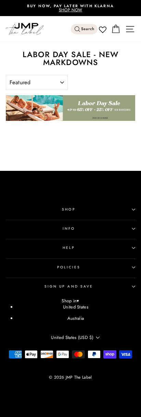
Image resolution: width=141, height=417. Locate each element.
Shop (68, 209)
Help (69, 247)
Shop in (70, 301)
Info (69, 228)
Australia (75, 318)
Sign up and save (68, 286)
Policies (69, 267)
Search (88, 28)
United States (75, 307)
